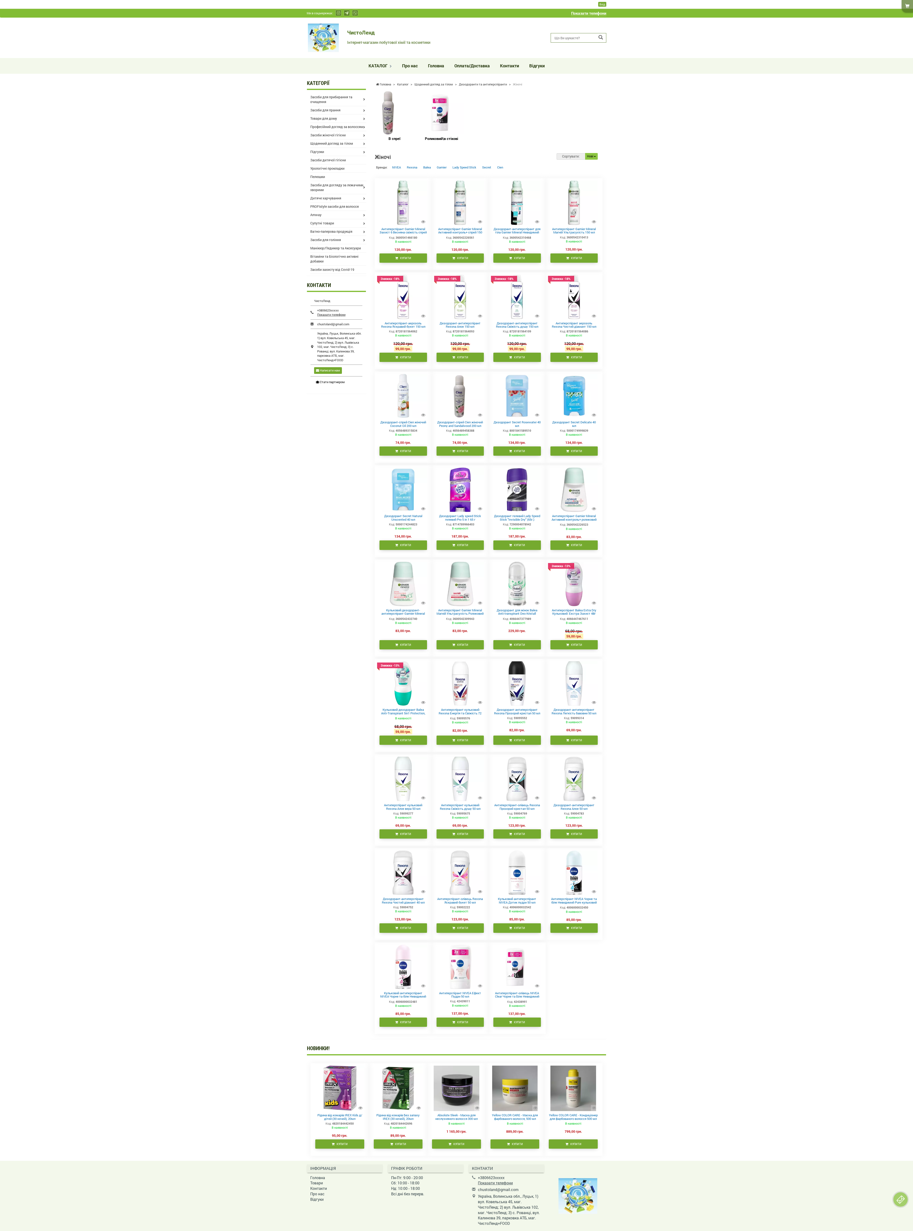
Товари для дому (323, 118)
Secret (486, 167)
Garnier (442, 167)
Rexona (412, 167)
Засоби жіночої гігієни (328, 135)
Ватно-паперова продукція (331, 231)
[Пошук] (600, 37)
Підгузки (317, 151)
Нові (590, 156)
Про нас (410, 66)
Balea (427, 167)
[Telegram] (347, 13)
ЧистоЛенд (361, 32)
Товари (316, 1182)
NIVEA (396, 167)
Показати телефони (588, 13)
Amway (315, 215)
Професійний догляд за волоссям (336, 126)
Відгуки (537, 66)
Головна (436, 66)
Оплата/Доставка (472, 66)
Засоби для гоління (325, 239)
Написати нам (329, 370)
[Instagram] (338, 13)
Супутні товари (322, 223)
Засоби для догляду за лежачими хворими (336, 187)
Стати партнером (332, 382)
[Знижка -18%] (403, 296)
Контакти (509, 66)
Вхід (602, 4)
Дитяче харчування (325, 198)
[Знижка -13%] (574, 583)
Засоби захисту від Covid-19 (332, 269)
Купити (404, 258)
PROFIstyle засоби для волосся (334, 206)
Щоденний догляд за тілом (331, 143)
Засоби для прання (325, 110)
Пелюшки (317, 176)
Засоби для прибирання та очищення (331, 99)
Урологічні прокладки (327, 168)
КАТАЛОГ (379, 66)
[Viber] (355, 13)
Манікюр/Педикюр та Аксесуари (335, 248)
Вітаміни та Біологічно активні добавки (334, 258)
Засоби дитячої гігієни (328, 160)
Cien (500, 167)
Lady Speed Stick (464, 167)
